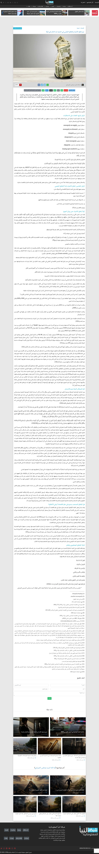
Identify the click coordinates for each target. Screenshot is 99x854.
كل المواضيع (90, 2)
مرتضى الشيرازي (72, 90)
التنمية (58, 90)
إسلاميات (59, 6)
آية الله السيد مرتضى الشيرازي (45, 767)
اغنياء (62, 90)
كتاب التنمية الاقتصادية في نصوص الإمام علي (32, 90)
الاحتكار (46, 90)
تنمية (78, 28)
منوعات (34, 6)
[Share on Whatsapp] (48, 85)
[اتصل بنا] (17, 2)
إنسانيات (47, 6)
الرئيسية (97, 2)
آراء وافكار (70, 6)
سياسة (64, 6)
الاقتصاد (51, 90)
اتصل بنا (83, 2)
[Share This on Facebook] (39, 85)
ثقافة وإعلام (40, 6)
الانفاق (55, 90)
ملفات (29, 6)
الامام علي (66, 90)
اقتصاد (52, 6)
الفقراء (43, 90)
